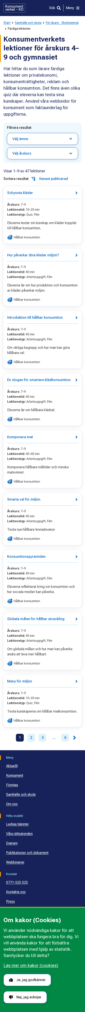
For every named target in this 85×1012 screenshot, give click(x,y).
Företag (12, 785)
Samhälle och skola (28, 22)
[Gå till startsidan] (14, 8)
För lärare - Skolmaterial (62, 22)
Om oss (12, 804)
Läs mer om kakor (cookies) (30, 965)
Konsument (14, 775)
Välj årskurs (21, 153)
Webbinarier (15, 862)
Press (10, 901)
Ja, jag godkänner (31, 980)
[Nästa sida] (74, 738)
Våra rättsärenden (19, 834)
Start (6, 22)
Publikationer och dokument (27, 853)
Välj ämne (20, 139)
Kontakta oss (16, 892)
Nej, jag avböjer (28, 997)
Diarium (12, 843)
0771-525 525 (17, 882)
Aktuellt (12, 766)
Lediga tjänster (17, 824)
